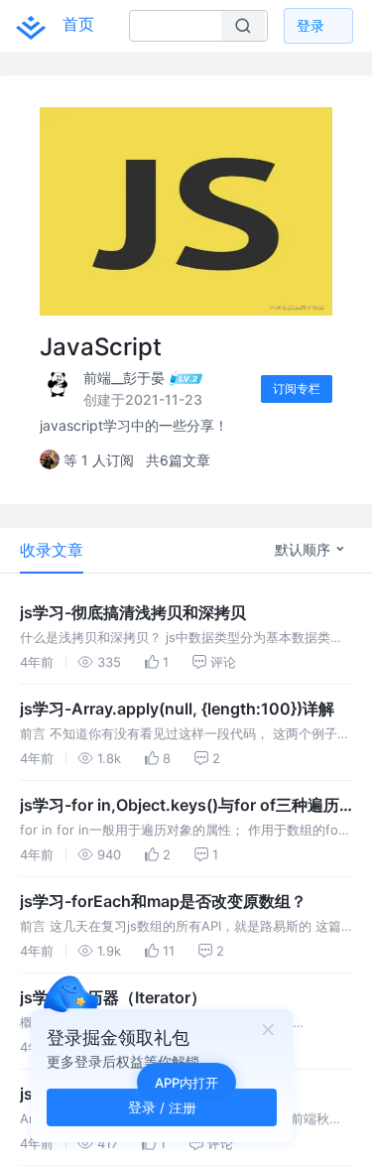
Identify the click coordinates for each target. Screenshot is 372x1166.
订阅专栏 (296, 388)
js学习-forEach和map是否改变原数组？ (163, 901)
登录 (310, 25)
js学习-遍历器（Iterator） (113, 997)
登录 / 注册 (162, 1107)
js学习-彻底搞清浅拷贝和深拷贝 (133, 612)
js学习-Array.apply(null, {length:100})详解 (177, 708)
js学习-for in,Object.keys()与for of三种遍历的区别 (179, 806)
